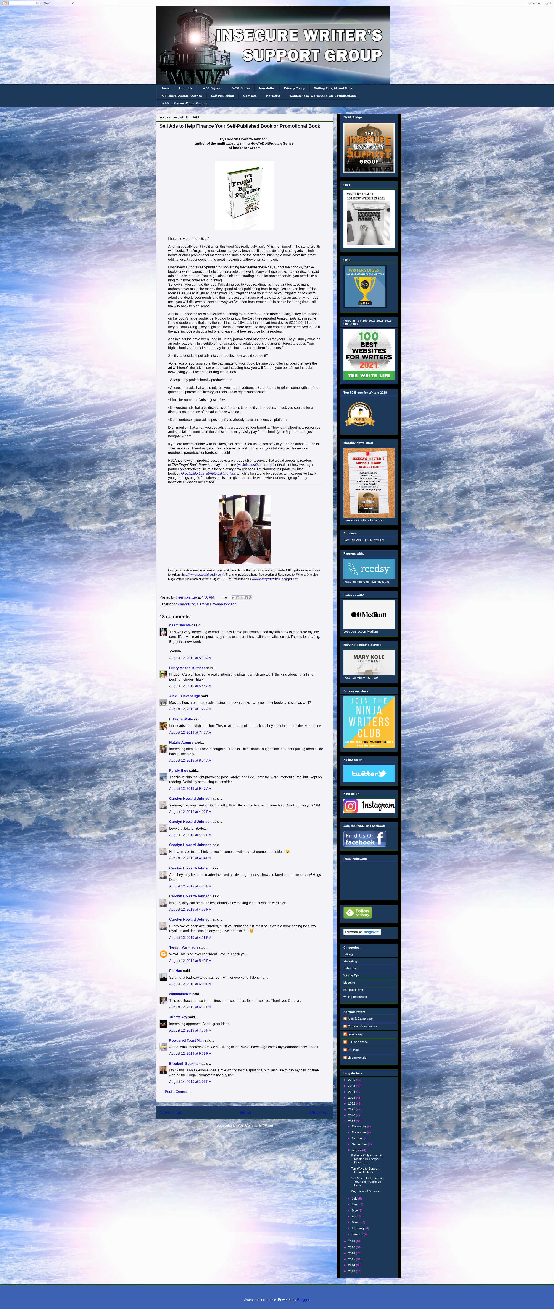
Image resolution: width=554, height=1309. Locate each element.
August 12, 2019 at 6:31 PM (190, 1007)
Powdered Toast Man (186, 1040)
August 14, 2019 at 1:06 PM (190, 1082)
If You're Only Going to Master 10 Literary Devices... (366, 1158)
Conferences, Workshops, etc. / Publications (323, 95)
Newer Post (170, 1112)
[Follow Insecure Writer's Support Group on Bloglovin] (362, 934)
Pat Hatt (175, 971)
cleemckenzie (180, 994)
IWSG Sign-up (212, 88)
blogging (349, 982)
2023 (352, 1097)
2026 (352, 1080)
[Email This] (234, 597)
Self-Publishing (222, 95)
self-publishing (353, 989)
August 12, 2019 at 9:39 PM (190, 1053)
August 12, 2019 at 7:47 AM (190, 732)
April (355, 1216)
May (355, 1210)
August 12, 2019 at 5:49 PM (190, 961)
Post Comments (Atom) (255, 1125)
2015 (352, 1259)
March (356, 1222)
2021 (352, 1109)
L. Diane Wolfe (181, 719)
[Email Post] (225, 597)
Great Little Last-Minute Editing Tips (208, 473)
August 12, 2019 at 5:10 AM (190, 658)
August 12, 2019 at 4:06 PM (190, 886)
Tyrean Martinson (183, 947)
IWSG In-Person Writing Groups (184, 103)
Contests (250, 95)
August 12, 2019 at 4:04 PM (190, 858)
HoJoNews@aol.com (254, 465)
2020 (352, 1115)
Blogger (303, 1300)
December (359, 1126)
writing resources (355, 996)
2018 (352, 1241)
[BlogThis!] (238, 597)
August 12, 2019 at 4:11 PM (190, 937)
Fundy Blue (178, 770)
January (358, 1234)
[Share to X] (242, 597)
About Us (185, 88)
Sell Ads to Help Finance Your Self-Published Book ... (367, 1181)
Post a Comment (177, 1091)
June (355, 1204)
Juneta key (178, 1017)
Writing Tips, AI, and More (333, 88)
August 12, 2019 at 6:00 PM (190, 984)
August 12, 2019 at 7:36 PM (190, 1030)
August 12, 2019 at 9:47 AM (190, 788)
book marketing (183, 604)
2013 (352, 1271)
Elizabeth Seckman (185, 1064)
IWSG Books (241, 88)
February (358, 1228)
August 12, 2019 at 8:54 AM (190, 760)
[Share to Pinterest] (250, 597)
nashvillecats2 (181, 625)
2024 (352, 1091)
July (355, 1198)
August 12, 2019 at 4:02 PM (190, 812)
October (358, 1138)
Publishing (350, 968)
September (360, 1144)
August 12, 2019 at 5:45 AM (190, 686)
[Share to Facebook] (246, 597)
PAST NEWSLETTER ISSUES (363, 540)
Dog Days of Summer (365, 1191)
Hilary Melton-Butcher (187, 668)
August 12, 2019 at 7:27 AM (190, 709)
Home (165, 88)
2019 (352, 1121)
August (357, 1150)
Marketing (273, 95)
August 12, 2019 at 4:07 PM (190, 909)
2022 (352, 1103)
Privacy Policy (294, 88)
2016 (352, 1253)
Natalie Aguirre (181, 742)
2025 (352, 1085)
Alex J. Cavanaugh (184, 696)
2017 (352, 1247)
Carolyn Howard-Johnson (216, 604)
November (359, 1132)
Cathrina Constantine (362, 1026)
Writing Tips (351, 975)
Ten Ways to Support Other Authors (365, 1170)
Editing (348, 954)
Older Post (320, 1112)
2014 (352, 1265)
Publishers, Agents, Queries (181, 95)
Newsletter (267, 88)
